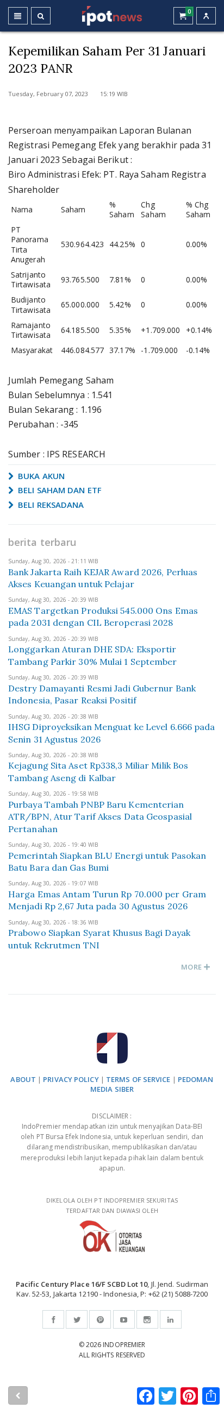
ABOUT (23, 1079)
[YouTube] (124, 1319)
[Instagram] (147, 1319)
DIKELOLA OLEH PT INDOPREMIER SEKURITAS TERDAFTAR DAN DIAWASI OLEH (112, 1205)
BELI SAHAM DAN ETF (59, 490)
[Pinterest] (100, 1319)
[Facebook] (53, 1319)
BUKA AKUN (40, 475)
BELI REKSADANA (50, 504)
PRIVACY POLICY (70, 1079)
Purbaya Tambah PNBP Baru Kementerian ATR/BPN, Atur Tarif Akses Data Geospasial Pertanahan (100, 816)
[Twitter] (77, 1319)
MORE (192, 967)
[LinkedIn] (171, 1319)
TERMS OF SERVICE (138, 1079)
